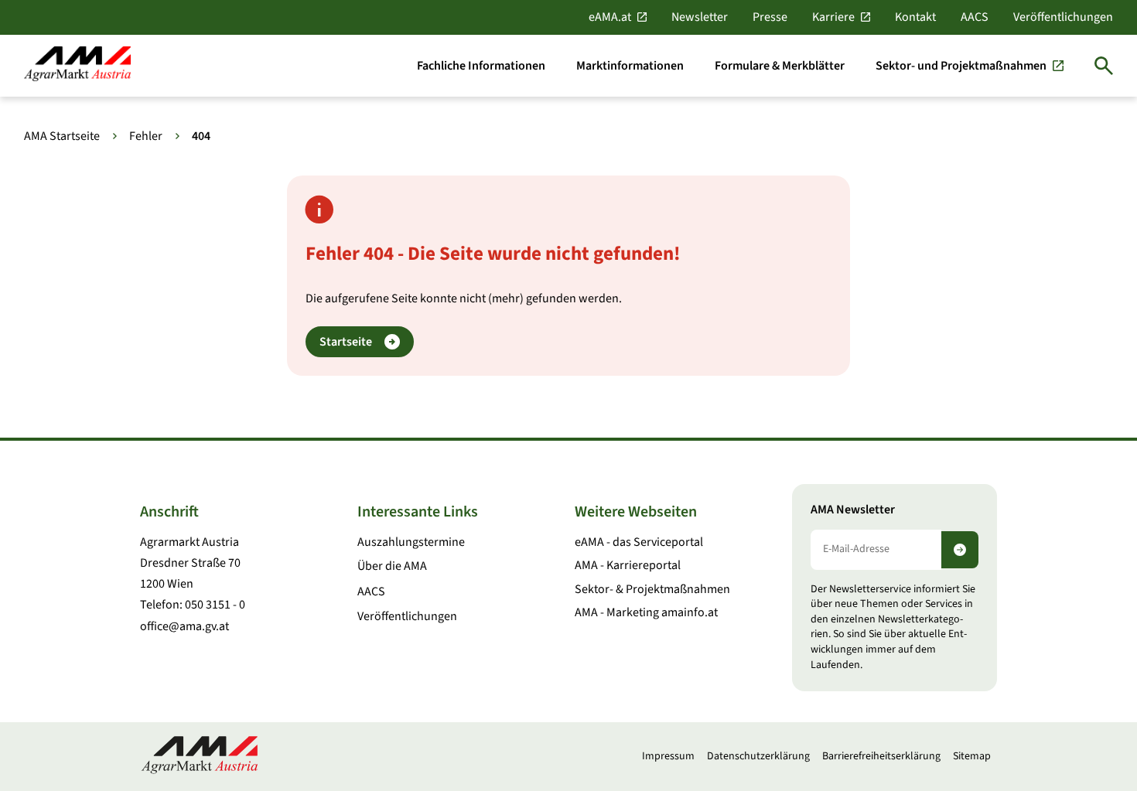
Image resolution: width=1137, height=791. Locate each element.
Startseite (345, 341)
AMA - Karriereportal (628, 565)
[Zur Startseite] (77, 65)
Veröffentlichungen (1063, 17)
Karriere (833, 17)
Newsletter (699, 17)
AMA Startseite (62, 136)
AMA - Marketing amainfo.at (646, 612)
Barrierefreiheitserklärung (881, 756)
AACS (974, 17)
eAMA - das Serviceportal (639, 542)
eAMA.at (610, 17)
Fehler (145, 136)
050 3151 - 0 (215, 604)
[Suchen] (1103, 65)
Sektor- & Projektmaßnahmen (652, 589)
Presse (770, 17)
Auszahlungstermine (411, 542)
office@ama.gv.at (184, 626)
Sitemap (972, 756)
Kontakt (915, 17)
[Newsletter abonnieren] (959, 549)
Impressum (668, 756)
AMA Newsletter (853, 510)
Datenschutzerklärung (758, 756)
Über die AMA (392, 565)
